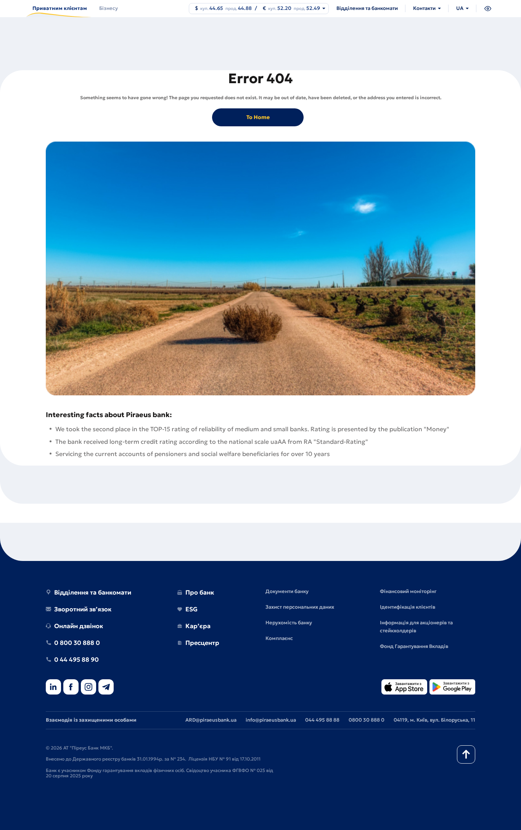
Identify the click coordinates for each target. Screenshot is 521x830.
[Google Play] (452, 687)
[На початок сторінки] (466, 754)
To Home (258, 117)
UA (459, 8)
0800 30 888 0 (366, 720)
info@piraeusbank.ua (271, 720)
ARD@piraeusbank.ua (210, 720)
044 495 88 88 (322, 720)
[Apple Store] (404, 687)
